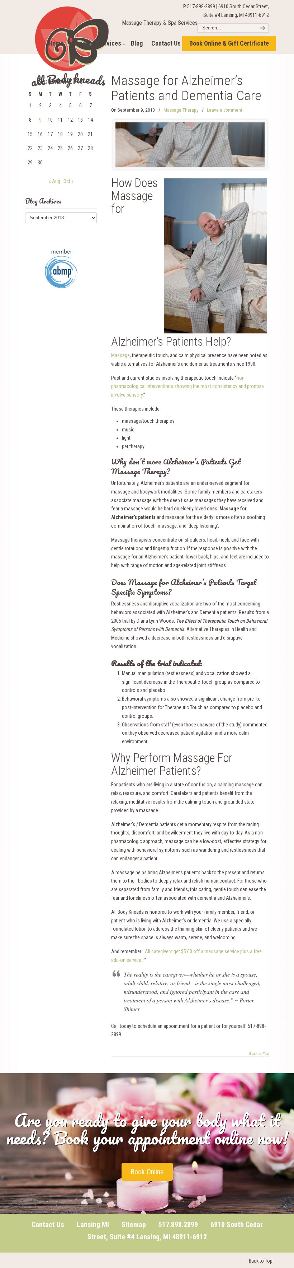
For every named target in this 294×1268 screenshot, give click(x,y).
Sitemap (134, 1224)
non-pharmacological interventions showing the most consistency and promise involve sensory (187, 386)
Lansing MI (93, 1224)
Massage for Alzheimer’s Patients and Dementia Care (186, 87)
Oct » (68, 181)
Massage (120, 355)
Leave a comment (224, 110)
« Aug (54, 181)
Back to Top (259, 1054)
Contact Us (48, 1224)
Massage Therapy (181, 110)
